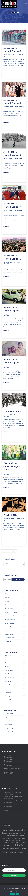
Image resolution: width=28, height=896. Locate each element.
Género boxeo (11, 838)
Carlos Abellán (19, 54)
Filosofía (7, 674)
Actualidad (8, 655)
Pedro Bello (17, 473)
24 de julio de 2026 (8, 158)
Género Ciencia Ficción (11, 612)
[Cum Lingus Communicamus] (9, 4)
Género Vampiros (10, 619)
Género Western (9, 627)
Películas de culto (10, 638)
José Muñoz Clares (10, 732)
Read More (6, 69)
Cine (6, 659)
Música (7, 688)
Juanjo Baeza (20, 518)
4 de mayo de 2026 (8, 414)
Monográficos (9, 634)
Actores (7, 597)
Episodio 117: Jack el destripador (13, 768)
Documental (8, 605)
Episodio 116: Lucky (9, 772)
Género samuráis (12, 840)
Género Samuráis (10, 616)
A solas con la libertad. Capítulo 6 (13, 796)
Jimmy (15, 414)
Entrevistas (8, 641)
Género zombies (20, 842)
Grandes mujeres (10, 677)
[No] (26, 890)
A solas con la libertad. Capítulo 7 (13, 792)
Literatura (8, 56)
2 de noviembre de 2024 (9, 518)
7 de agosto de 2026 (8, 106)
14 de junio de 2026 (8, 366)
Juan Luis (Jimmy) (10, 721)
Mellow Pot (8, 685)
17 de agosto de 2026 (9, 54)
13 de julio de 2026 (8, 210)
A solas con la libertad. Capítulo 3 (13, 809)
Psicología (8, 692)
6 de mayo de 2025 (8, 473)
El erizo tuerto (9, 670)
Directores (8, 601)
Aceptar (12, 893)
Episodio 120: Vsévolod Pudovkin (13, 756)
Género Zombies (9, 623)
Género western (12, 842)
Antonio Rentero (9, 728)
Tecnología (8, 699)
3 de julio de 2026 (8, 262)
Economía (7, 666)
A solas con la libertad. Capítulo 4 (13, 805)
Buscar (18, 579)
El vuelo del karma (12, 411)
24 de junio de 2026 (8, 314)
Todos (7, 594)
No (17, 893)
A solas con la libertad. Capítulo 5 (13, 801)
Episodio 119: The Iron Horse (12, 760)
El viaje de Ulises (11, 515)
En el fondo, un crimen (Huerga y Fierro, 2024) (11, 466)
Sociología (8, 696)
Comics (7, 663)
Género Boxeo (9, 608)
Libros (7, 630)
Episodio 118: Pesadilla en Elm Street (14, 764)
